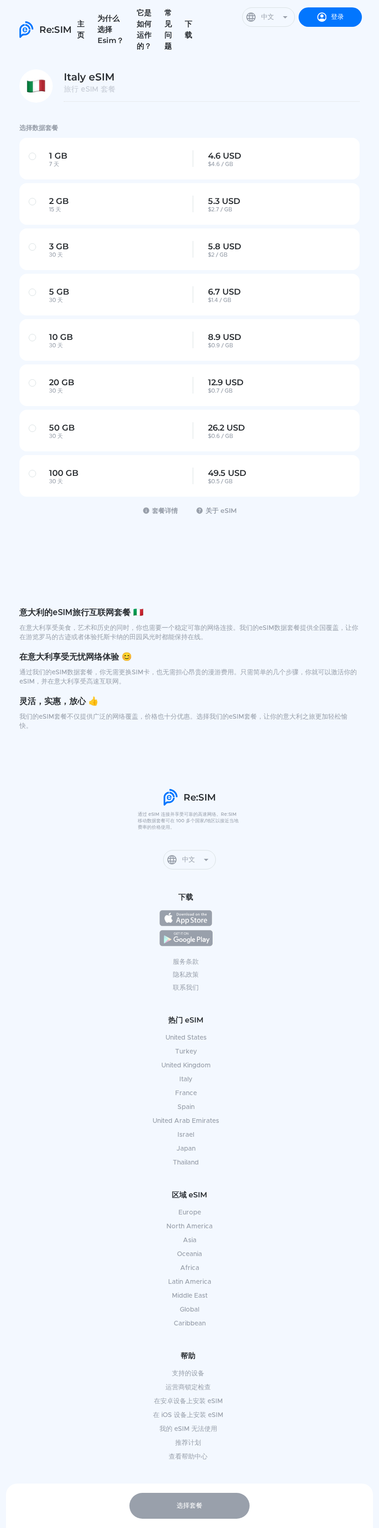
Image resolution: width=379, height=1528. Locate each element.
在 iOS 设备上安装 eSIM (188, 1415)
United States (186, 1038)
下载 (188, 29)
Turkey (186, 1051)
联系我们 (186, 988)
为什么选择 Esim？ (111, 29)
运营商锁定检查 (188, 1387)
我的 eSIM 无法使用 (188, 1429)
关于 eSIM (221, 510)
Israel (185, 1135)
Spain (186, 1107)
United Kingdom (186, 1065)
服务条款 (186, 962)
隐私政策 (186, 975)
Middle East (190, 1296)
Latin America (189, 1282)
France (186, 1093)
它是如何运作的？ (144, 29)
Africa (189, 1268)
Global (189, 1309)
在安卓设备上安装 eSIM (188, 1401)
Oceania (189, 1254)
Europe (189, 1212)
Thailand (186, 1162)
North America (189, 1226)
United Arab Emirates (186, 1121)
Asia (189, 1240)
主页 (81, 29)
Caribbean (190, 1323)
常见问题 (168, 29)
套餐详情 (165, 510)
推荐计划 (188, 1443)
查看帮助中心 (188, 1457)
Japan (186, 1149)
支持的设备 (188, 1373)
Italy (185, 1079)
